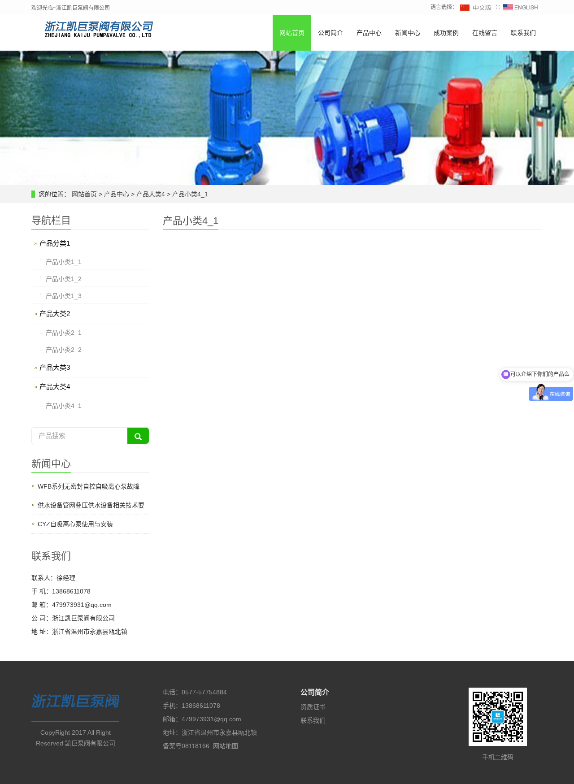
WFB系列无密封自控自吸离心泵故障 (88, 486)
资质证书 (313, 706)
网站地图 (225, 745)
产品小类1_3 (64, 295)
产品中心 (369, 32)
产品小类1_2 (64, 278)
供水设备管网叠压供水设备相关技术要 (91, 505)
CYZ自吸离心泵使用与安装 (75, 524)
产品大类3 (54, 367)
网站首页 (291, 32)
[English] (520, 7)
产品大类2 (54, 313)
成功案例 (446, 32)
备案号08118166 (186, 745)
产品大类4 (151, 194)
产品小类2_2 (64, 349)
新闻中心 (407, 32)
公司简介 (330, 32)
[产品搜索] (138, 436)
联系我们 (523, 32)
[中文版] (476, 7)
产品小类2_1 (64, 332)
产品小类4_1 (189, 194)
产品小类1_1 (64, 261)
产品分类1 (54, 243)
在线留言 (484, 32)
